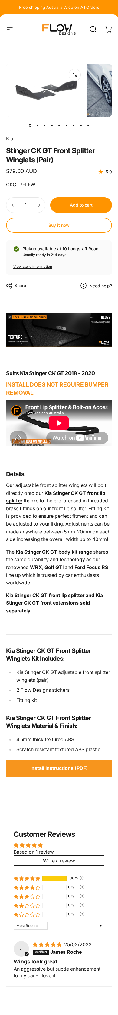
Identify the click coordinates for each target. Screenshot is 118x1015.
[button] (27, 878)
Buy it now (59, 225)
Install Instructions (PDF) (59, 768)
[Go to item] (30, 125)
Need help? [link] (100, 285)
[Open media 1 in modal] (75, 75)
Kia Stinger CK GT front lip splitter (45, 595)
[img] (48, 944)
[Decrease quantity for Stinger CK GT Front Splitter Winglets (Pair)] (12, 205)
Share (20, 285)
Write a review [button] (59, 861)
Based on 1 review (34, 852)
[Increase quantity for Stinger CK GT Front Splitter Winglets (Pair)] (38, 205)
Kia (9, 138)
